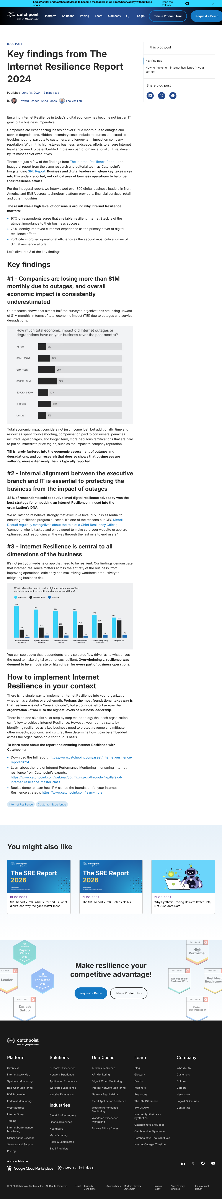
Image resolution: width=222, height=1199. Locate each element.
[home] (23, 16)
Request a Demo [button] (91, 993)
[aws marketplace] (76, 1168)
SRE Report (36, 171)
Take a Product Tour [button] (128, 993)
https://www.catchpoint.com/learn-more (72, 792)
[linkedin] (183, 1163)
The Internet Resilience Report (93, 162)
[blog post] (38, 886)
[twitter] (193, 1163)
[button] (213, 3)
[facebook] (203, 1163)
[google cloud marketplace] (30, 1168)
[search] (130, 16)
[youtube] (213, 1163)
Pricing (84, 16)
